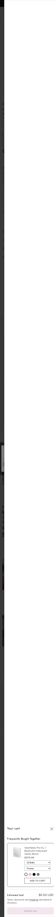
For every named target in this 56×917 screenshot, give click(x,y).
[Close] (51, 829)
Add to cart (37, 881)
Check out (30, 910)
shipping (33, 899)
